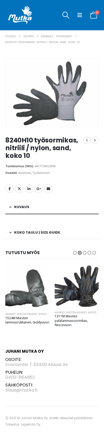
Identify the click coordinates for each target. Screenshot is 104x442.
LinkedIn (29, 188)
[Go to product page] (27, 287)
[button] (66, 15)
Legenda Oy (31, 424)
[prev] (87, 140)
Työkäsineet (41, 173)
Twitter (19, 188)
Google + (38, 188)
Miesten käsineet (27, 314)
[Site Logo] (20, 15)
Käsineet (24, 173)
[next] (95, 140)
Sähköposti (48, 188)
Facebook (9, 188)
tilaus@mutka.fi (21, 390)
